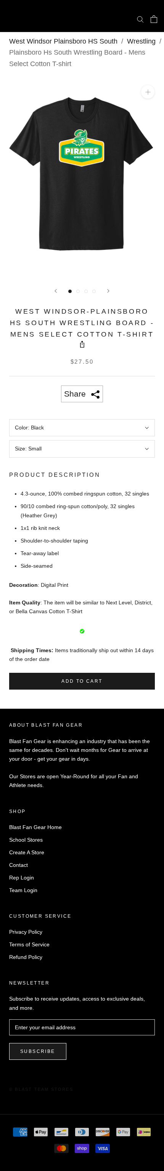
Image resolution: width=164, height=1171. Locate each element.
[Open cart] (154, 19)
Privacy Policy (25, 932)
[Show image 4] (94, 291)
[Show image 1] (70, 291)
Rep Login (21, 878)
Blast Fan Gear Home (35, 827)
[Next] (108, 291)
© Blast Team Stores (41, 1089)
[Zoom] (147, 92)
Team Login (23, 890)
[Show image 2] (78, 291)
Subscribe (37, 1051)
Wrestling (141, 41)
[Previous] (56, 291)
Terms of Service (29, 944)
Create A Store (26, 852)
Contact (18, 865)
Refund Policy (25, 957)
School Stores (26, 840)
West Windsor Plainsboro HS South (63, 41)
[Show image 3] (86, 291)
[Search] (140, 19)
